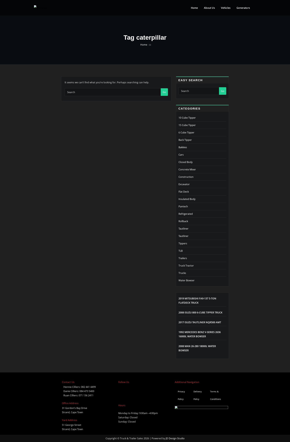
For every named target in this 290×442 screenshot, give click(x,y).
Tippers (183, 243)
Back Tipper (185, 140)
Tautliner (183, 228)
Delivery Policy (197, 395)
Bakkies (183, 147)
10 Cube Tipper (187, 117)
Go (164, 92)
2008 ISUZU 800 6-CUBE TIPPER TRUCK (200, 312)
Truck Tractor (186, 265)
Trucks (182, 273)
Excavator (184, 184)
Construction (186, 177)
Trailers (183, 258)
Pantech (183, 206)
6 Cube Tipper (186, 132)
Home (194, 8)
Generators (243, 8)
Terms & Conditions (215, 395)
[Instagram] (131, 391)
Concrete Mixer (187, 169)
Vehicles (225, 8)
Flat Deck (184, 191)
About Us (209, 8)
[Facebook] (122, 391)
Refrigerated (186, 213)
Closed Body (186, 162)
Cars (181, 154)
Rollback (183, 221)
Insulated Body (187, 199)
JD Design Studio (175, 438)
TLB (181, 250)
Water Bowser (187, 280)
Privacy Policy (181, 395)
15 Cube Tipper (187, 125)
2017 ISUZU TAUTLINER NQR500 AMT (200, 322)
